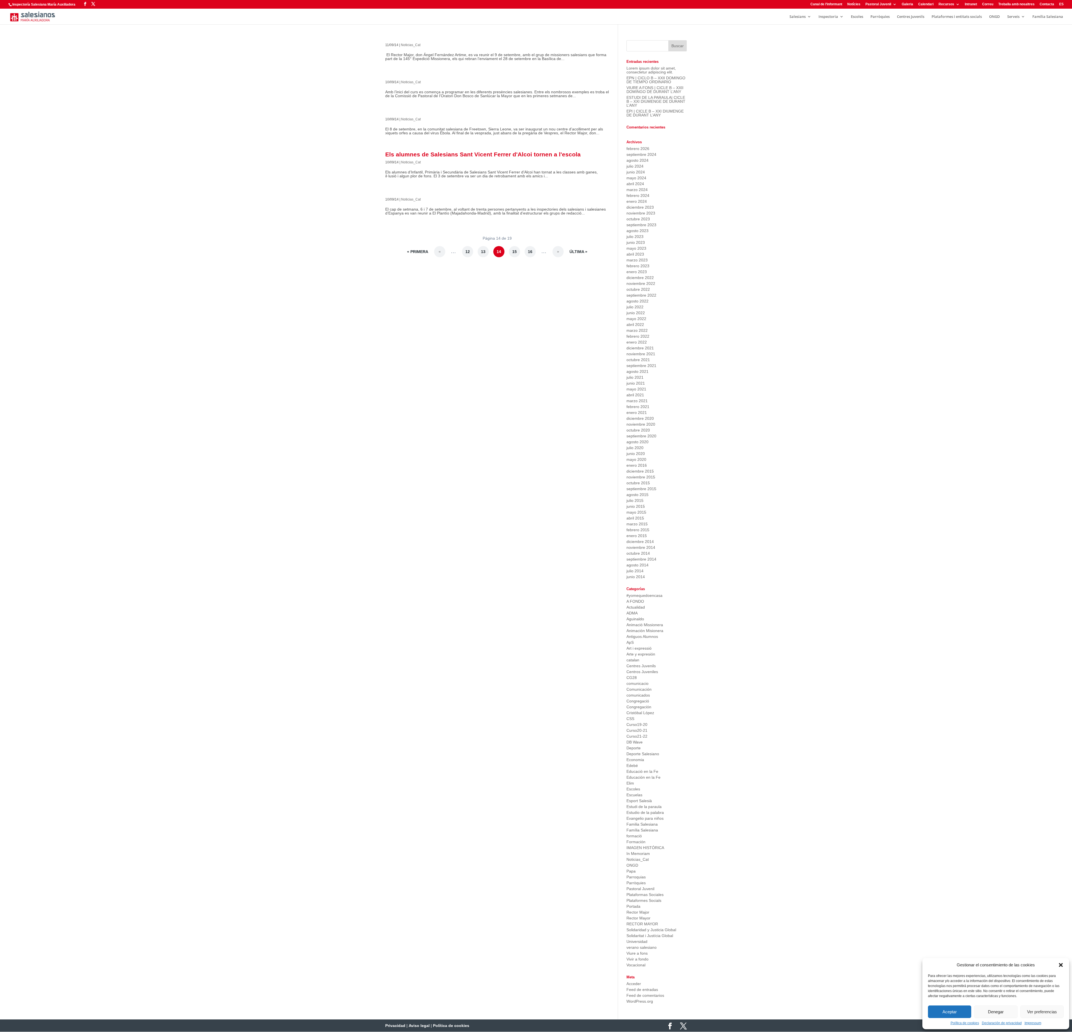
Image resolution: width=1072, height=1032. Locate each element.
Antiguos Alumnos (642, 636)
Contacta (1047, 4)
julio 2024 (634, 166)
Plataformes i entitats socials (957, 17)
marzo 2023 (637, 260)
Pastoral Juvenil (878, 4)
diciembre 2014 (640, 541)
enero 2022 (636, 342)
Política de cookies (965, 1023)
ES (1061, 4)
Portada (633, 906)
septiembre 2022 (641, 295)
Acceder (633, 983)
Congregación (638, 707)
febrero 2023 (637, 266)
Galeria (907, 4)
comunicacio (637, 683)
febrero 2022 (637, 336)
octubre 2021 (638, 359)
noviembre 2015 (640, 477)
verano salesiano (641, 947)
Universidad (636, 941)
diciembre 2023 (640, 207)
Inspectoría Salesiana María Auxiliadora (43, 4)
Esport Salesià (639, 801)
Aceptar (949, 1011)
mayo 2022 (636, 318)
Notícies (853, 4)
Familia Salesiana (642, 824)
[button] (1061, 965)
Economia (635, 759)
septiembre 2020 (641, 436)
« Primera (417, 251)
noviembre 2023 (640, 213)
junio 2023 (635, 242)
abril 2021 (635, 395)
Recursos (946, 4)
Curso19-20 (636, 724)
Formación (635, 842)
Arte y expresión (640, 654)
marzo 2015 (637, 524)
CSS (630, 718)
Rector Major (637, 912)
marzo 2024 (637, 189)
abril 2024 (635, 184)
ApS (630, 642)
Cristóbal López (640, 713)
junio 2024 (635, 172)
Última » (578, 251)
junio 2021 (635, 383)
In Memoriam (638, 853)
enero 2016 (636, 465)
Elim (630, 783)
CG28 (631, 677)
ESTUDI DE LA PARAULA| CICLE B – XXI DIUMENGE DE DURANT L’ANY (655, 101)
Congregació (637, 701)
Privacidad (395, 1025)
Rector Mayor (638, 918)
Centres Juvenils (910, 17)
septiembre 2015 (641, 489)
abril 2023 (635, 254)
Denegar (996, 1011)
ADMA (632, 613)
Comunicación (639, 689)
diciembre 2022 (640, 277)
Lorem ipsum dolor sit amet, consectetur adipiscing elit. (651, 70)
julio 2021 (634, 377)
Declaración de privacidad (1002, 1023)
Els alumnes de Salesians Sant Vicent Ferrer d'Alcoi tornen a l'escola (483, 154)
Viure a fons (637, 953)
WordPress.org (639, 1001)
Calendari (926, 4)
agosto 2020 (637, 442)
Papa (631, 871)
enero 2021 (636, 412)
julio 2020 (634, 447)
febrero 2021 (637, 406)
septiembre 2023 (641, 225)
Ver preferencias (1042, 1011)
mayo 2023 (636, 248)
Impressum (1033, 1023)
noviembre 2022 (640, 283)
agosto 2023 (637, 230)
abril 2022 (635, 324)
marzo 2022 (637, 330)
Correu (987, 4)
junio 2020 (635, 453)
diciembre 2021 (640, 348)
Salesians (797, 17)
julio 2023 (634, 236)
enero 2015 (636, 535)
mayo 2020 (636, 459)
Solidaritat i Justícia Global (649, 935)
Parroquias (636, 877)
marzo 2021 (637, 401)
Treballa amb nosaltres (1016, 4)
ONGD (994, 17)
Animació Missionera (644, 625)
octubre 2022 (638, 289)
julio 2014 (634, 571)
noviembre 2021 (640, 354)
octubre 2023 (638, 219)
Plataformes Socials (643, 900)
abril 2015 (635, 518)
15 (514, 251)
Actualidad (635, 607)
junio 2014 (635, 577)
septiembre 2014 (641, 559)
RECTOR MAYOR (642, 924)
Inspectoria (828, 17)
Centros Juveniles (642, 671)
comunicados (638, 695)
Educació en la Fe (642, 771)
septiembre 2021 (641, 365)
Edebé (632, 765)
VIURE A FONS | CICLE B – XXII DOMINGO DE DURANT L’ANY (654, 89)
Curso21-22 (636, 736)
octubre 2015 (638, 483)
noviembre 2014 (640, 547)
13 (483, 251)
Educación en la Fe (643, 777)
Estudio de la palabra (645, 812)
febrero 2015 (637, 530)
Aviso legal (419, 1025)
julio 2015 (634, 500)
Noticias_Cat (410, 45)
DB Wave (634, 742)
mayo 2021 (636, 389)
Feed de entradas (642, 989)
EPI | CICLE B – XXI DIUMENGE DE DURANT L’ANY (655, 113)
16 (530, 251)
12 (467, 251)
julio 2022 (634, 307)
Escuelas (634, 795)
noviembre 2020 (640, 424)
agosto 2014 (637, 565)
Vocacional (635, 965)
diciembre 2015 (640, 471)
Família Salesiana (1047, 17)
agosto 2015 (637, 494)
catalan (632, 660)
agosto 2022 (637, 301)
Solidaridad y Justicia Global (651, 930)
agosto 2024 (637, 160)
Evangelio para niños (645, 818)
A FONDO (635, 601)
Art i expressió (639, 648)
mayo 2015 (636, 512)
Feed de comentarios (645, 995)
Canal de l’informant (826, 4)
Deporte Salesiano (642, 754)
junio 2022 (635, 313)
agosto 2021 (637, 371)
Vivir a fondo (637, 959)
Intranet (971, 4)
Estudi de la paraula (644, 806)
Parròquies (880, 17)
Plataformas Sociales (645, 894)
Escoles (857, 17)
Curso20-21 (636, 730)
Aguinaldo (635, 619)
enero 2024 (636, 201)
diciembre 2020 (640, 418)
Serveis (1013, 17)
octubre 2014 (638, 553)
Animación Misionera (644, 630)
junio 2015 (635, 506)
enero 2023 (636, 272)
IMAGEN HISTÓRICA (645, 847)
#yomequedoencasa (644, 595)
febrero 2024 (637, 195)
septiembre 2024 (641, 154)
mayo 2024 (636, 178)
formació (634, 836)
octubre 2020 (638, 430)
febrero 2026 (637, 148)
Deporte (633, 748)
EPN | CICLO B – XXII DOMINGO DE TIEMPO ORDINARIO (655, 80)
